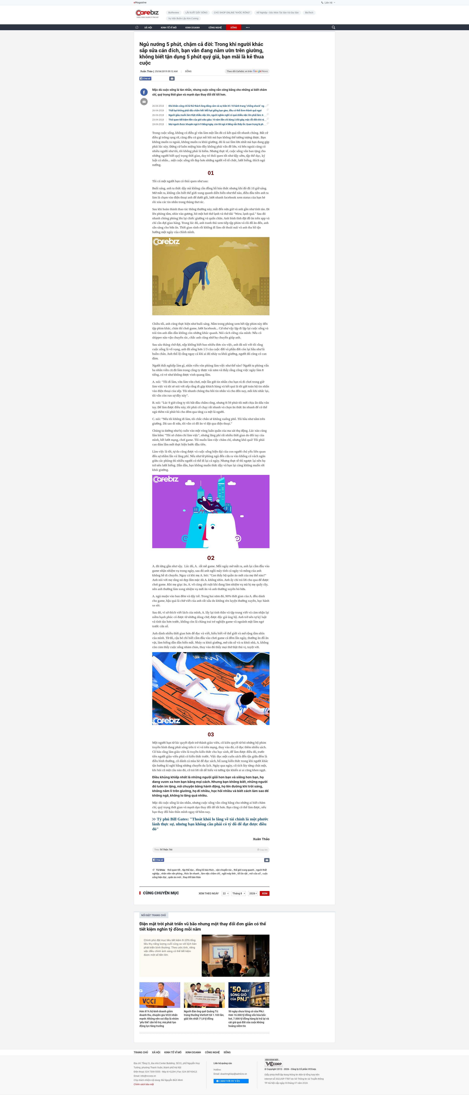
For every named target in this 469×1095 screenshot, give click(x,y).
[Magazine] (140, 2)
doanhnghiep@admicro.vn (233, 1074)
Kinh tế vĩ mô (173, 1052)
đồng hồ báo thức (205, 870)
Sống (188, 71)
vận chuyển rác (224, 870)
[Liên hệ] (172, 78)
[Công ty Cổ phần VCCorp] (274, 1062)
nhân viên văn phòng (172, 873)
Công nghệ (212, 1052)
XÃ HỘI (148, 27)
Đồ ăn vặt (243, 873)
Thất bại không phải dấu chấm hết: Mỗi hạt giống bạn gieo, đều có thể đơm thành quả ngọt (215, 110)
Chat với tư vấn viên (229, 1081)
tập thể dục (188, 870)
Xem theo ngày (209, 893)
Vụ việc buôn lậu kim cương (183, 18)
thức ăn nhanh (192, 873)
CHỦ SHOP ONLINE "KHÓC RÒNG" (232, 12)
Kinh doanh (193, 1052)
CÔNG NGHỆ (215, 27)
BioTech (309, 12)
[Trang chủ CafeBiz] (137, 27)
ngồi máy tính (229, 873)
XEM (264, 893)
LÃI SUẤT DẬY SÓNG (196, 12)
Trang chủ (141, 1052)
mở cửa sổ (255, 873)
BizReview (173, 12)
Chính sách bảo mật (144, 1084)
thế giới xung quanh (244, 870)
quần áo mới (175, 877)
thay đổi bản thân (192, 877)
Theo (210, 849)
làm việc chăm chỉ (210, 873)
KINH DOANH (192, 27)
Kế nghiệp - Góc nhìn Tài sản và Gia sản (278, 12)
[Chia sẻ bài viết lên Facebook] (144, 92)
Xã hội (156, 1052)
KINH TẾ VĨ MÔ (169, 27)
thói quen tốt (174, 870)
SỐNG (233, 27)
